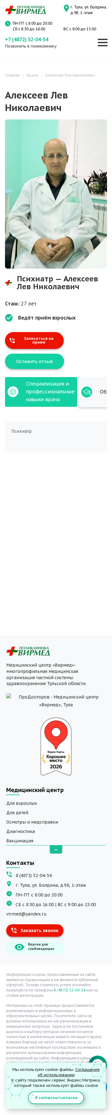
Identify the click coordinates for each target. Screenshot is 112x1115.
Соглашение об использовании (69, 1072)
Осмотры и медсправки (32, 822)
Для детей (17, 812)
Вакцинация (19, 841)
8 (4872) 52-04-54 (34, 875)
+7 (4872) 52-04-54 (26, 39)
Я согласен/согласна (56, 1097)
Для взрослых (21, 803)
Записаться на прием (39, 340)
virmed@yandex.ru (26, 914)
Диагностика (20, 831)
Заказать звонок (39, 930)
